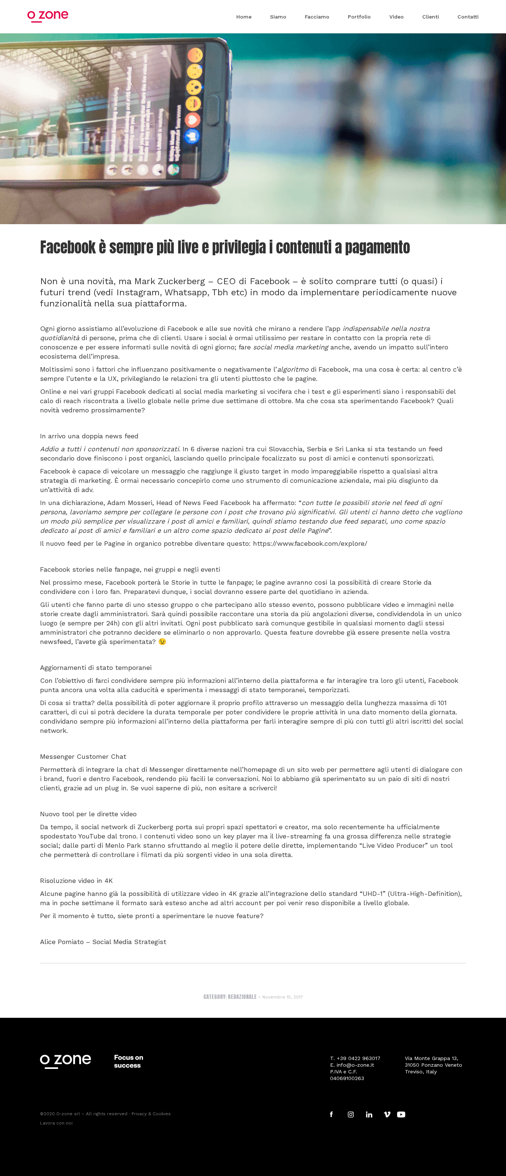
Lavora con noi (56, 1123)
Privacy (139, 1113)
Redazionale (242, 997)
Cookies (162, 1113)
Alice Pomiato (62, 942)
